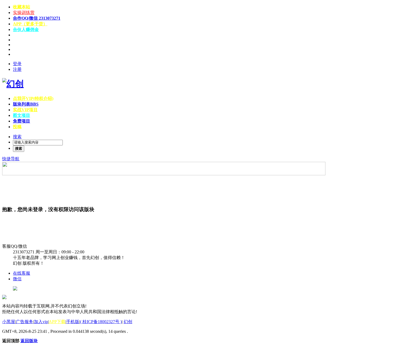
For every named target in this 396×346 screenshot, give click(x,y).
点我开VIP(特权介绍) (33, 98)
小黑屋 (8, 321)
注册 (17, 69)
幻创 (128, 321)
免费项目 (21, 121)
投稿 (17, 126)
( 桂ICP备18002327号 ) (101, 321)
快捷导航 (10, 158)
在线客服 (21, 273)
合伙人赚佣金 (26, 29)
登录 (17, 63)
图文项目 (21, 115)
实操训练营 (23, 12)
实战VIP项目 (25, 109)
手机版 (72, 321)
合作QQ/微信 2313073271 (36, 18)
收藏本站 (21, 7)
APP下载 (57, 321)
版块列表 (26, 104)
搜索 (17, 136)
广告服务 (24, 321)
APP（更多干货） (30, 24)
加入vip (41, 321)
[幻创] (13, 84)
